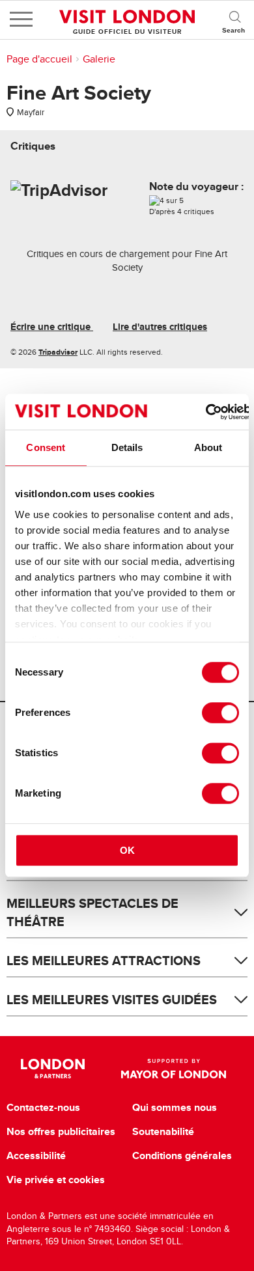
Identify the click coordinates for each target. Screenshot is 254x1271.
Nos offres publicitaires (61, 1132)
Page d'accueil (39, 59)
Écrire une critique (51, 327)
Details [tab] (127, 447)
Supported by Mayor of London (173, 1068)
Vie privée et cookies (56, 1180)
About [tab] (208, 447)
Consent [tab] (45, 447)
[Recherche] (234, 19)
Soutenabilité (163, 1132)
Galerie (99, 59)
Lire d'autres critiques (160, 327)
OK (127, 850)
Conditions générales (182, 1156)
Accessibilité (36, 1156)
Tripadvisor (58, 352)
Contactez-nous (43, 1108)
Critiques (32, 146)
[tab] (32, 146)
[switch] (220, 712)
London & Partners (53, 1068)
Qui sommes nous (174, 1108)
